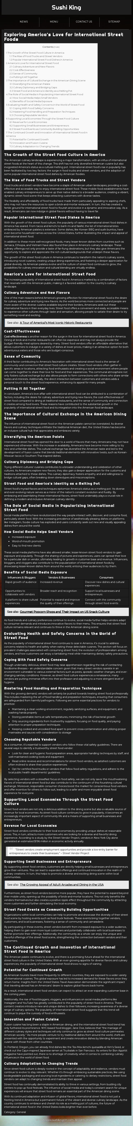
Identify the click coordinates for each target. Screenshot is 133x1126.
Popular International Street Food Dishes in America (41, 59)
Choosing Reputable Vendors (28, 115)
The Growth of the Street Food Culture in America (35, 52)
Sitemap (114, 21)
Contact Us (84, 21)
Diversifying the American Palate (30, 84)
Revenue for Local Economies (28, 122)
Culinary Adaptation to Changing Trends (34, 146)
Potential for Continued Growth (29, 139)
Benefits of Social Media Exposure (31, 101)
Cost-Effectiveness (22, 70)
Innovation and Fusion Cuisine (29, 142)
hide (57, 47)
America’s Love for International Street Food (32, 63)
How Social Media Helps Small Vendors (33, 97)
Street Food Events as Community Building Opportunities (44, 129)
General (21, 1112)
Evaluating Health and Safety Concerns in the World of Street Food (45, 104)
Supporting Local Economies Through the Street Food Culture (42, 118)
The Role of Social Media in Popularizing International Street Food (44, 94)
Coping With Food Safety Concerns (32, 108)
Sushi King (66, 7)
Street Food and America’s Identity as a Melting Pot (41, 90)
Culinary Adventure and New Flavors (32, 66)
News (24, 21)
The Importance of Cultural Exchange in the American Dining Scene (46, 80)
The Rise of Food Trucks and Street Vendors (36, 56)
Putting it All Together (24, 77)
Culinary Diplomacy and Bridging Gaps (33, 87)
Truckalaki (69, 1050)
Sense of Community (23, 73)
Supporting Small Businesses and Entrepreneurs (39, 125)
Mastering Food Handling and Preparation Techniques (42, 111)
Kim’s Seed (114, 1047)
